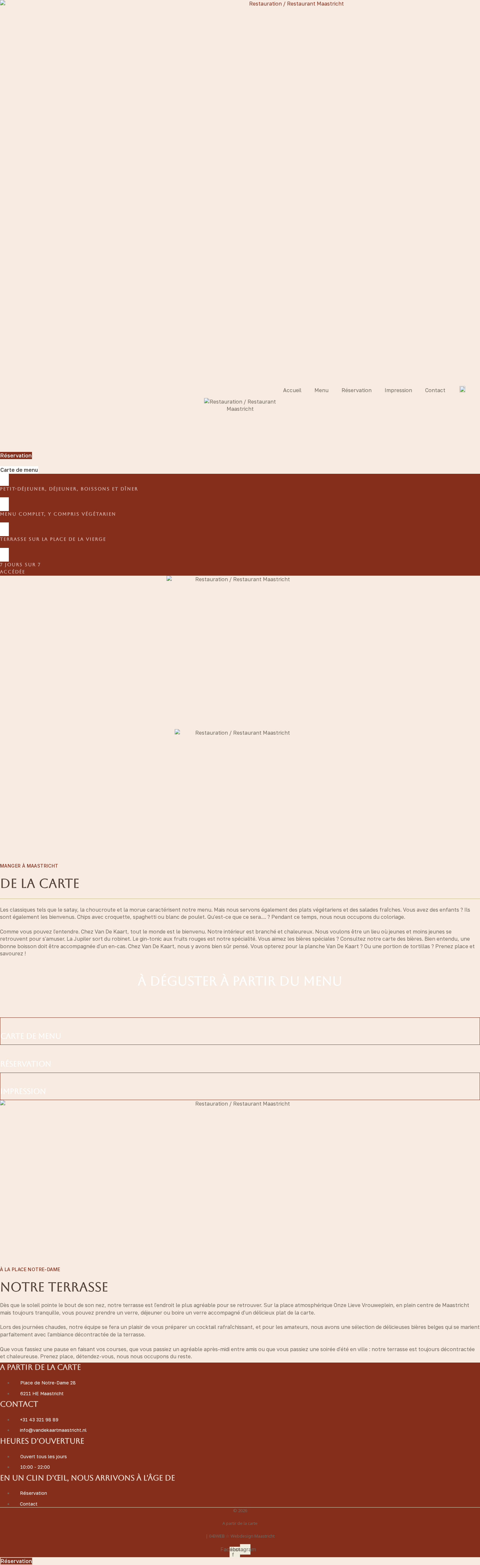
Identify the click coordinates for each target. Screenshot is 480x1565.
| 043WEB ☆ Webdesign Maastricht (240, 1536)
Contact (435, 390)
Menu (321, 390)
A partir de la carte (240, 1523)
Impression (398, 390)
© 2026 (240, 1510)
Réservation (357, 390)
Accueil (292, 390)
